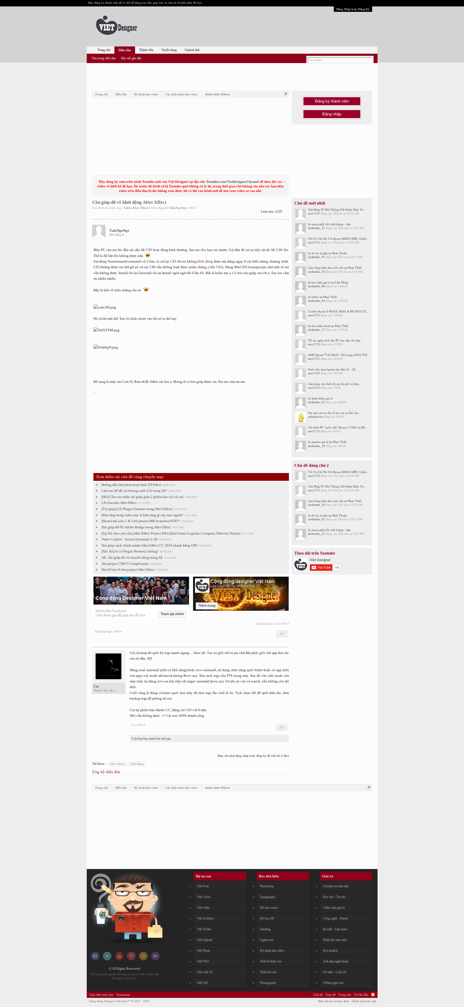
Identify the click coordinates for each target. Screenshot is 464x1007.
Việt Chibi (203, 908)
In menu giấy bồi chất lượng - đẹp (329, 224)
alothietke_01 (316, 257)
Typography (267, 897)
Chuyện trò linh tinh (336, 886)
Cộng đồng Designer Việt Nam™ (119, 1001)
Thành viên (146, 50)
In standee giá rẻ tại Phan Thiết (327, 441)
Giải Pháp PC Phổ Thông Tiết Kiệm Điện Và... (337, 209)
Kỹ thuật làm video (272, 951)
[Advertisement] (232, 76)
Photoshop (267, 886)
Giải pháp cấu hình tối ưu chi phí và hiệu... (334, 384)
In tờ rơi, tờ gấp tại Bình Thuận (327, 253)
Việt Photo (203, 951)
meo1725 (314, 213)
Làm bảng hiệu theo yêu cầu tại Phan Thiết (334, 267)
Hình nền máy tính (335, 940)
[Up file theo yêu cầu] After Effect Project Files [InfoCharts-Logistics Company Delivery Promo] (171, 533)
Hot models (330, 951)
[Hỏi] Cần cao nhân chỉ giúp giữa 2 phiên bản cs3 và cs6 (142, 497)
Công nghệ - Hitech (335, 918)
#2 (282, 727)
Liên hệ (318, 994)
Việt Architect (205, 918)
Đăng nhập (331, 114)
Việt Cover (204, 897)
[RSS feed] (143, 959)
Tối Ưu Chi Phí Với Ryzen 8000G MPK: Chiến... (338, 238)
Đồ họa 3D (267, 918)
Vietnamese (123, 994)
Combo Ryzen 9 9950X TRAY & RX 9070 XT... (338, 311)
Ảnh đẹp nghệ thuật (335, 961)
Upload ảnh (192, 50)
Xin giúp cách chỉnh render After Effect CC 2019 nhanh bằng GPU (150, 545)
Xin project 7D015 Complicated (125, 564)
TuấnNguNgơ (178, 207)
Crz (96, 686)
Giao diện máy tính (101, 994)
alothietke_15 (316, 228)
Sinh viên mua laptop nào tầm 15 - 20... (333, 369)
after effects (117, 763)
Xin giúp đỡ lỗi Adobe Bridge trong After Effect (136, 527)
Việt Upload (204, 940)
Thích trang (206, 606)
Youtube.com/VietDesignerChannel (232, 182)
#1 (282, 633)
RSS (373, 995)
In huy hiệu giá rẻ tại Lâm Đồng (328, 282)
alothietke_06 (316, 286)
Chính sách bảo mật (364, 1001)
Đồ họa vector (269, 908)
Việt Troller (204, 929)
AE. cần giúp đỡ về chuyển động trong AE (132, 557)
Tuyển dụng (169, 50)
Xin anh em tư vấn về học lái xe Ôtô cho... (334, 413)
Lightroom (266, 940)
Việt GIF (202, 983)
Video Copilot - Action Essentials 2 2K (130, 539)
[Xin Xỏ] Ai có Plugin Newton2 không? (130, 551)
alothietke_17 (316, 329)
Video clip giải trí (334, 908)
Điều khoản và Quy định (333, 1001)
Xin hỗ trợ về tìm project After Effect (128, 570)
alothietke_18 (316, 271)
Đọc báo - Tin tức (334, 897)
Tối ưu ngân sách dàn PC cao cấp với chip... (335, 340)
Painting (265, 929)
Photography (268, 983)
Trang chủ (103, 50)
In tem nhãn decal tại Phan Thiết (328, 326)
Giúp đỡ (330, 994)
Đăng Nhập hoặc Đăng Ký (352, 9)
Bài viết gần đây (131, 58)
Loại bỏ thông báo (284, 182)
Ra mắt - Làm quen (335, 929)
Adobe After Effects (136, 207)
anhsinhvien (315, 416)
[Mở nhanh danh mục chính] (285, 94)
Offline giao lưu (333, 983)
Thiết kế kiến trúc (271, 961)
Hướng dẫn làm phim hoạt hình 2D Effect (131, 485)
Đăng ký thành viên (332, 101)
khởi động (205, 261)
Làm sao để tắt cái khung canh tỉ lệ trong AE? (134, 491)
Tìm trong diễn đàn (104, 58)
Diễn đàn (124, 50)
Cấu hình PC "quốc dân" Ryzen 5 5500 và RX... (337, 427)
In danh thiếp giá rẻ (320, 398)
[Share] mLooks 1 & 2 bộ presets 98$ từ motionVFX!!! (141, 521)
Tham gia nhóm (172, 614)
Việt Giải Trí (205, 972)
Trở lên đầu (361, 994)
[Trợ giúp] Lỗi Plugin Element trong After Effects (137, 509)
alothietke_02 (316, 402)
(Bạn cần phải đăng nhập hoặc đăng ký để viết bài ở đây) (253, 755)
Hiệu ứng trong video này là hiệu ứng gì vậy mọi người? (142, 515)
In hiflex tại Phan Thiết (322, 297)
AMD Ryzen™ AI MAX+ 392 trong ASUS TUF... (338, 355)
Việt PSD (203, 961)
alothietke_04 (316, 300)
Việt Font (203, 886)
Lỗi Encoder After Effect (119, 503)
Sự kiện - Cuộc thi (334, 972)
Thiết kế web (268, 972)
